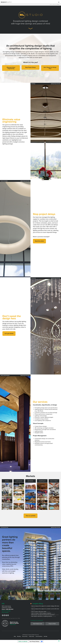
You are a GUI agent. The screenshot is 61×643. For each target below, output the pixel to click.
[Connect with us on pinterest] (6, 615)
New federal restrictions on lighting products (41, 616)
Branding (19, 636)
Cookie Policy (31, 636)
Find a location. (5, 612)
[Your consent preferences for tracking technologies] (59, 641)
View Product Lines (37, 623)
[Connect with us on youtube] (8, 615)
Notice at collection (23, 641)
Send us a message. (6, 610)
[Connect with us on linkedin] (4, 615)
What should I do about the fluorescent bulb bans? (43, 614)
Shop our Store (52, 623)
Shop (15, 636)
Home (51, 4)
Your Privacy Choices (34, 641)
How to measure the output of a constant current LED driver (45, 608)
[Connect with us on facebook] (2, 615)
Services (54, 4)
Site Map (45, 636)
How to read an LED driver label (38, 611)
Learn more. (13, 624)
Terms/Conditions (39, 636)
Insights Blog (37, 604)
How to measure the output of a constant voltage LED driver (45, 606)
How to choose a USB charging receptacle (41, 613)
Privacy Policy (24, 636)
